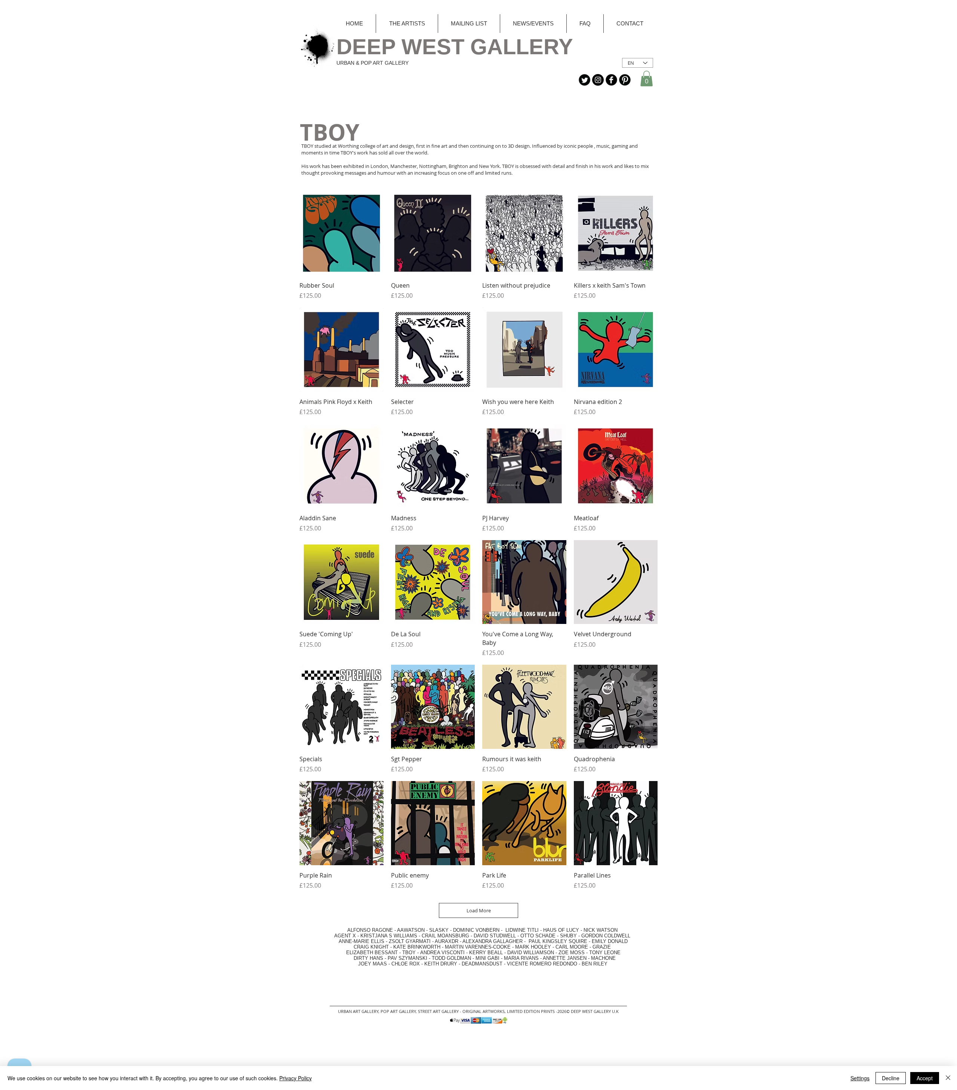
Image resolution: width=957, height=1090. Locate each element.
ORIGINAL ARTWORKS (483, 1011)
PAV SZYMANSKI (408, 958)
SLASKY (439, 930)
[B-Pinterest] (625, 80)
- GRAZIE (599, 947)
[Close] (948, 1078)
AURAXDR (446, 941)
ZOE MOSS (571, 952)
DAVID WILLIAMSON (530, 952)
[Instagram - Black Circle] (598, 80)
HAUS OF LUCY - (563, 930)
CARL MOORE (572, 947)
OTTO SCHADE (538, 936)
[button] (646, 78)
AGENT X (343, 936)
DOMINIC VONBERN (476, 930)
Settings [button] (860, 1078)
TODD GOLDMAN (451, 958)
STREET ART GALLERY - (440, 1011)
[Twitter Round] (584, 80)
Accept (925, 1078)
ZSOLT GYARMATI (410, 941)
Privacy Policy (295, 1078)
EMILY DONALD (610, 941)
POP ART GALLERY (398, 1011)
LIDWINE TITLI (522, 930)
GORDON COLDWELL (605, 936)
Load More (479, 910)
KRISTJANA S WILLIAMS (388, 936)
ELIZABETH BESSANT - (366, 952)
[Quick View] (341, 233)
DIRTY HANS (368, 958)
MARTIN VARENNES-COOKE (478, 947)
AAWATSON (411, 930)
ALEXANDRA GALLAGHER (492, 941)
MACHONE (603, 958)
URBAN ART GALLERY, (358, 1011)
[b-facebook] (611, 80)
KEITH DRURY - (443, 964)
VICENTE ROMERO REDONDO (542, 964)
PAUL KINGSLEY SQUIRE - (560, 941)
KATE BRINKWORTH (416, 947)
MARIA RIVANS (522, 958)
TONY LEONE (605, 952)
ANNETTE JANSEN (565, 958)
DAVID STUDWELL (495, 936)
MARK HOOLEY (533, 947)
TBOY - (411, 952)
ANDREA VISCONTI (442, 952)
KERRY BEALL (486, 952)
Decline (890, 1078)
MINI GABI (487, 958)
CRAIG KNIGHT (372, 947)
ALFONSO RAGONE (361, 930)
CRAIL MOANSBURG (445, 936)
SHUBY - (570, 936)
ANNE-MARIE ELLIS (361, 941)
